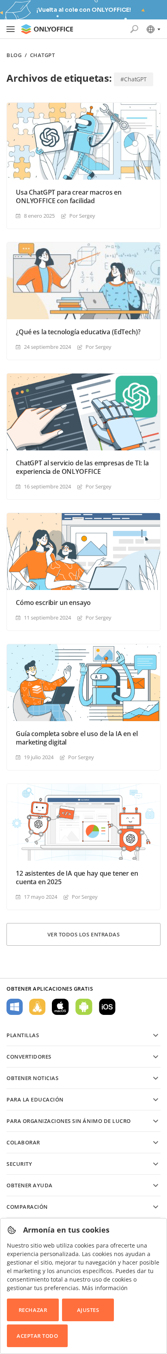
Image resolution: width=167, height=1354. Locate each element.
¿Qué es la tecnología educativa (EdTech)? (78, 332)
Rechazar (33, 1310)
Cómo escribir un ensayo (53, 602)
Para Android (83, 1007)
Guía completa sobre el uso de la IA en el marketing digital (76, 738)
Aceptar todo (37, 1335)
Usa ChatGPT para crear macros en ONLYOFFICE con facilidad (69, 196)
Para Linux (37, 1007)
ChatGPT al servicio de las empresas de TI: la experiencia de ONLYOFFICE (82, 467)
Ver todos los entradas (83, 934)
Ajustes (88, 1310)
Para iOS (107, 1007)
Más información (105, 1288)
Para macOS (60, 1007)
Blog (13, 55)
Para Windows (14, 1007)
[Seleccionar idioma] (153, 29)
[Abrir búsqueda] (134, 29)
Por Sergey (82, 215)
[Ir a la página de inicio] (47, 29)
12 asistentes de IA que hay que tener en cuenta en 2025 (77, 877)
